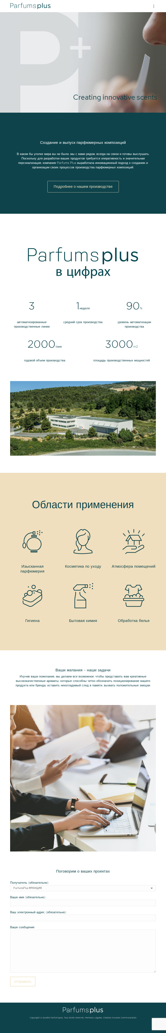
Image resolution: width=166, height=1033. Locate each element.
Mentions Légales (93, 1018)
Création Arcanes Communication (119, 1018)
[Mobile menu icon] (154, 6)
